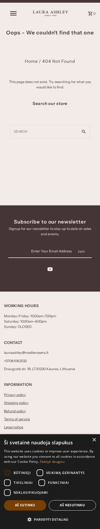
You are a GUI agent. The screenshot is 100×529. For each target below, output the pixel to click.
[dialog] (50, 481)
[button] (50, 519)
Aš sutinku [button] (25, 505)
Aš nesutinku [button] (72, 505)
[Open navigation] (13, 13)
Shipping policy (16, 403)
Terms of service (17, 419)
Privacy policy (15, 395)
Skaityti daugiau (52, 461)
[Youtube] (50, 270)
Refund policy (15, 411)
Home (31, 61)
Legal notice (13, 427)
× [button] (94, 440)
